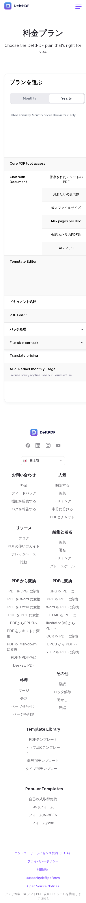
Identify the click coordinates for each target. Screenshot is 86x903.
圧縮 (62, 708)
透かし (62, 700)
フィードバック (23, 493)
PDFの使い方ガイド (24, 546)
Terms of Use (62, 375)
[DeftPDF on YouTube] (58, 446)
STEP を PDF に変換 (62, 652)
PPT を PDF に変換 (62, 599)
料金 (23, 485)
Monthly (29, 98)
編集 (62, 493)
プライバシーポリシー (43, 861)
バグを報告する (23, 509)
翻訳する (62, 485)
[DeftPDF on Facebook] (28, 446)
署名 (62, 550)
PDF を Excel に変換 (23, 607)
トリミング (62, 501)
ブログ (24, 538)
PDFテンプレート (43, 739)
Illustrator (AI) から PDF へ (60, 625)
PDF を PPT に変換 (23, 615)
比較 (23, 562)
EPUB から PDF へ (62, 644)
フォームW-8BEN (43, 815)
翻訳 (62, 684)
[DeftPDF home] (17, 5)
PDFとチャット (62, 517)
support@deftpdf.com (43, 878)
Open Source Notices (43, 886)
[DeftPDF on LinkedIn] (38, 446)
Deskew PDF (24, 665)
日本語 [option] (34, 460)
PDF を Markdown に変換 (22, 647)
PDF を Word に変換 (23, 599)
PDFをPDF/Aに (24, 657)
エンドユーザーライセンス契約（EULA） (43, 853)
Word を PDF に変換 (62, 607)
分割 (23, 698)
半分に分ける (62, 509)
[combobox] (43, 460)
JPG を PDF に (62, 591)
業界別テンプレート (43, 761)
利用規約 (43, 869)
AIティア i (66, 248)
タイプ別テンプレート (41, 771)
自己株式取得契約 (43, 799)
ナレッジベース (23, 554)
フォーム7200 (43, 823)
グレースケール (62, 566)
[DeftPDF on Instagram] (48, 446)
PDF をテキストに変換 (23, 633)
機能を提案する (23, 501)
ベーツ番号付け (23, 706)
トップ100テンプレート (43, 750)
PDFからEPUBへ (23, 623)
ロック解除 (62, 692)
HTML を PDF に (62, 615)
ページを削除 (23, 714)
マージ (24, 690)
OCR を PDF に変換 (62, 636)
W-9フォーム (43, 807)
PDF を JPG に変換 (23, 591)
